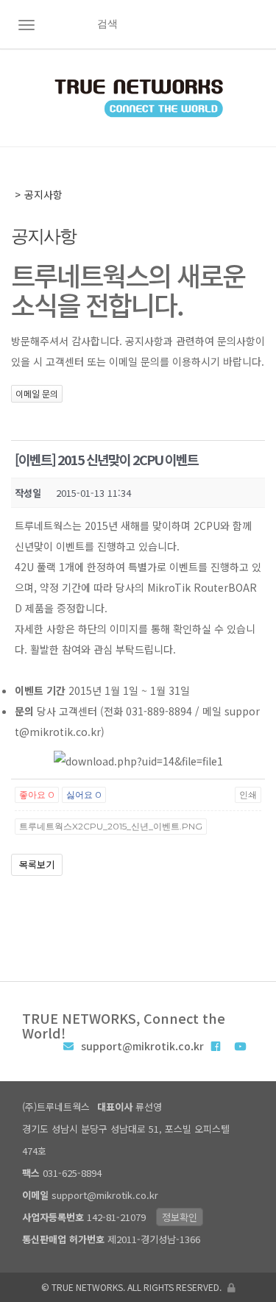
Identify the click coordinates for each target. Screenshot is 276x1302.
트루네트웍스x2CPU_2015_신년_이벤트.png (110, 826)
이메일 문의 (36, 393)
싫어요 (84, 794)
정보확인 (179, 1217)
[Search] (259, 24)
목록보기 (36, 864)
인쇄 (248, 794)
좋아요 (36, 794)
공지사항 (43, 194)
